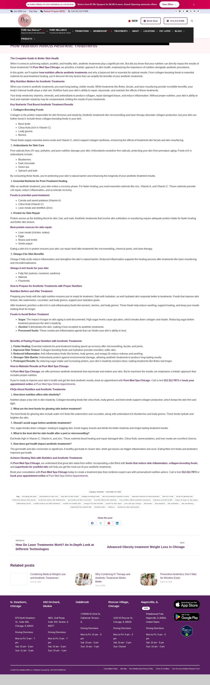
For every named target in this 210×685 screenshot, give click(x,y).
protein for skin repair (114, 503)
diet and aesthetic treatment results (115, 496)
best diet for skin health (70, 496)
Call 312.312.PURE (79, 11)
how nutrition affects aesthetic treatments (135, 500)
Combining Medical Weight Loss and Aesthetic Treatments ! (48, 576)
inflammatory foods (24, 503)
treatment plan (99, 507)
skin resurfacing (187, 503)
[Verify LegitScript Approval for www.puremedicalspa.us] (186, 630)
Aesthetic (100, 492)
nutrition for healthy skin (72, 503)
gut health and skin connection (79, 500)
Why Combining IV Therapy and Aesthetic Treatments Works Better (112, 578)
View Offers (169, 4)
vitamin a (111, 507)
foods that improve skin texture (24, 500)
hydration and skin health (162, 500)
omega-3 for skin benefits (93, 503)
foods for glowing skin (184, 496)
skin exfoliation (173, 503)
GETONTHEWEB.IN (58, 670)
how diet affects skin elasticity (105, 500)
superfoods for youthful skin (81, 507)
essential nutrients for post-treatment (146, 496)
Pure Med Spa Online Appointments (55, 384)
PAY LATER (164, 31)
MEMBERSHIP (100, 31)
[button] (61, 31)
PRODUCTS (26, 39)
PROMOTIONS (82, 31)
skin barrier (148, 503)
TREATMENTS (121, 31)
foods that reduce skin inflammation (52, 500)
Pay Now (33, 11)
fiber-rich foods (168, 496)
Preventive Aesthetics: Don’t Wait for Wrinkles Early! (178, 576)
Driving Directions (24, 632)
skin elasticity (160, 503)
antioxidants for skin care (48, 496)
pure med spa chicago (132, 503)
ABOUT (135, 31)
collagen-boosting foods (90, 496)
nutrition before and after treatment (47, 503)
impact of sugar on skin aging (186, 500)
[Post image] (18, 579)
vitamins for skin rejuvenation (128, 507)
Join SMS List (20, 11)
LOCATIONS (149, 31)
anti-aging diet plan (29, 496)
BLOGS (178, 31)
